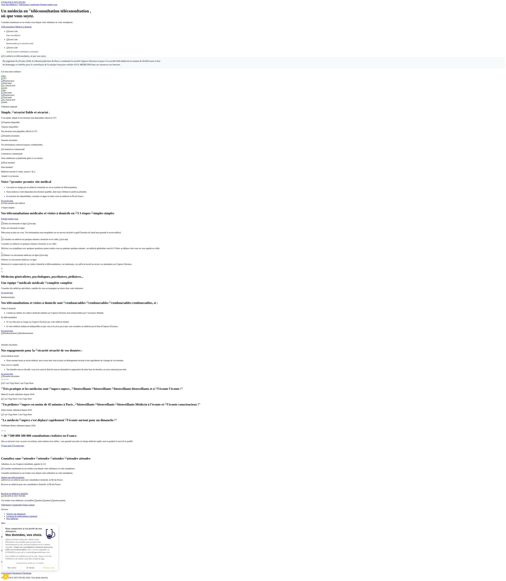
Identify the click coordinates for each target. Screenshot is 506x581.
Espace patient (29, 505)
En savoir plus (7, 201)
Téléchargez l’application (29, 4)
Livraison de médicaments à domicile (21, 516)
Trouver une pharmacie (16, 514)
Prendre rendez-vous (48, 4)
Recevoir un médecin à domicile (14, 493)
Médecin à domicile (23, 27)
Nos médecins (12, 518)
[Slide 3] (7, 379)
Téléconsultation (8, 27)
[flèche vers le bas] (2, 271)
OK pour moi (48, 568)
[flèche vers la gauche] (2, 430)
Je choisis (30, 568)
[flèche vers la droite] (5, 430)
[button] (5, 576)
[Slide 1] (2, 379)
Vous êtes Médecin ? (9, 4)
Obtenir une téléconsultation (12, 477)
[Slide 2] (5, 379)
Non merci (12, 568)
